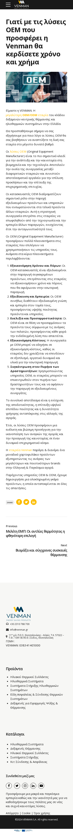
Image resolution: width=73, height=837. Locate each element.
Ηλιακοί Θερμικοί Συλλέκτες (29, 677)
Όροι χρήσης (42, 813)
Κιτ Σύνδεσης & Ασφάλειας (28, 762)
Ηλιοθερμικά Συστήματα (26, 681)
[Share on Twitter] (26, 502)
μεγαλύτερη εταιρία (27, 115)
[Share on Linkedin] (34, 502)
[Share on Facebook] (19, 502)
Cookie (26, 813)
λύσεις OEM (18, 151)
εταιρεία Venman (20, 450)
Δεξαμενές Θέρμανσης (25, 748)
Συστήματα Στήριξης (24, 757)
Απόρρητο (12, 813)
